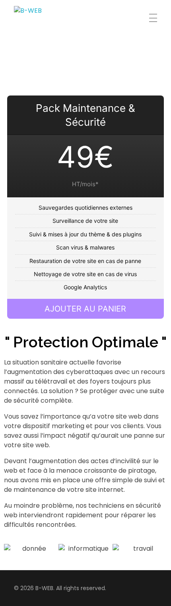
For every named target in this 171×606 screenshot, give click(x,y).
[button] (12, 548)
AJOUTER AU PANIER (85, 309)
